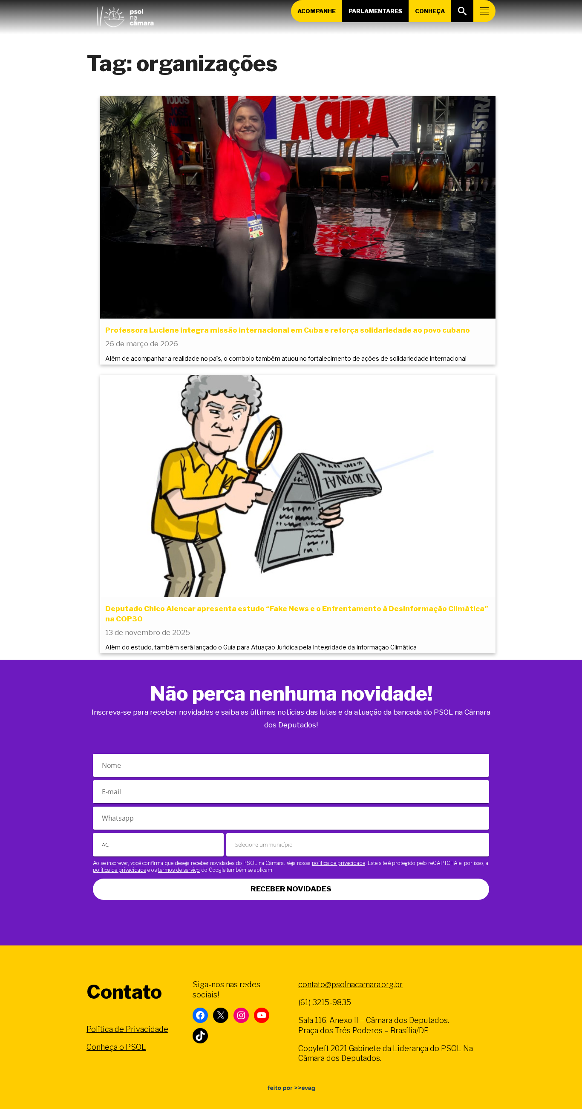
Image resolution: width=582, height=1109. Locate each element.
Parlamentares (375, 11)
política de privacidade (338, 863)
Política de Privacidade (127, 1029)
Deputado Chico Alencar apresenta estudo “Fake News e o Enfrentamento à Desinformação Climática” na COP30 (296, 613)
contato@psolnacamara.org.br (350, 984)
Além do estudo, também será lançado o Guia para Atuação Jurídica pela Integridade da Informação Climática (261, 647)
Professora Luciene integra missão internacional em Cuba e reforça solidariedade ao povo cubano (287, 330)
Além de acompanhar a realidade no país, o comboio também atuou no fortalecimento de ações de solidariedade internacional (286, 358)
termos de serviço (179, 870)
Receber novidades (291, 889)
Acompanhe (316, 11)
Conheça (430, 11)
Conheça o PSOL (116, 1047)
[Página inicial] (125, 15)
